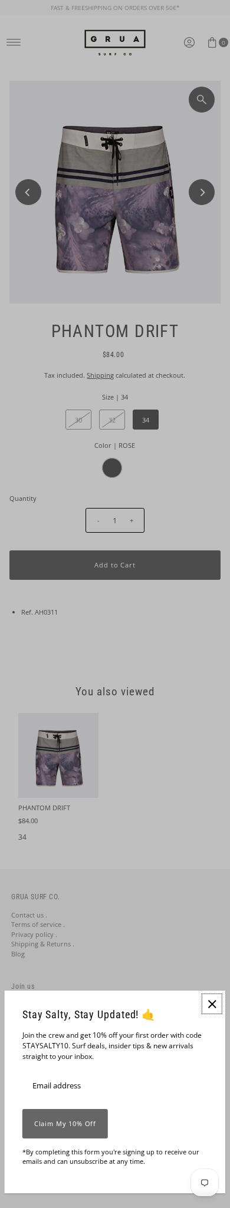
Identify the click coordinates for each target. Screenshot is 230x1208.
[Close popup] (212, 1004)
